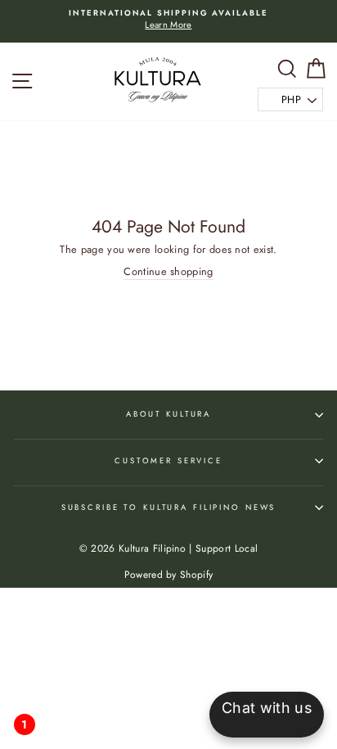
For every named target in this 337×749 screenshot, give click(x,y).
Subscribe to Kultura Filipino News (168, 507)
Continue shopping (168, 271)
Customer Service (168, 461)
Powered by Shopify (168, 574)
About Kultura (168, 414)
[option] (168, 20)
